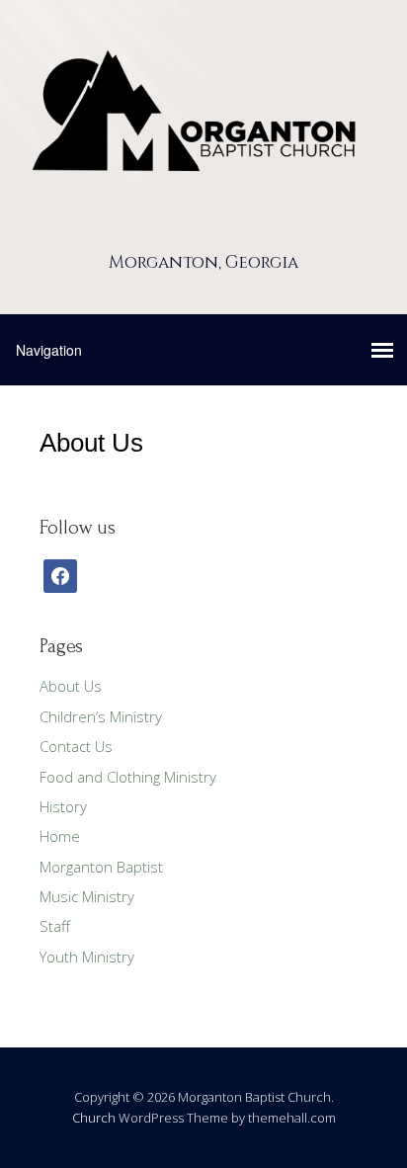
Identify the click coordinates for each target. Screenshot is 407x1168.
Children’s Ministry (101, 716)
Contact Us (76, 746)
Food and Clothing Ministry (128, 777)
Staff (55, 926)
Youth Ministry (87, 956)
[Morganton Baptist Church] (203, 229)
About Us (71, 686)
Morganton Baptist (101, 866)
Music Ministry (87, 896)
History (63, 806)
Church (94, 1117)
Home (60, 836)
